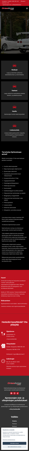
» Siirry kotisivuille (14, 409)
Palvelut (14, 423)
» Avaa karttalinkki (11, 339)
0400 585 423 (15, 1)
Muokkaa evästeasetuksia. (9, 439)
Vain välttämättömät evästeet (14, 446)
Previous (2, 32)
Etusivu (14, 421)
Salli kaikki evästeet (14, 443)
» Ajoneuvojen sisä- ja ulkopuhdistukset (11, 4)
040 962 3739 (5, 3)
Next (26, 32)
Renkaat (14, 426)
